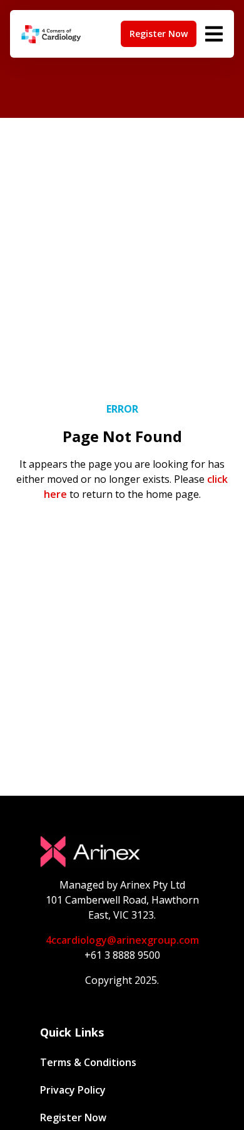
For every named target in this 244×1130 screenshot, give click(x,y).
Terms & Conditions (88, 1062)
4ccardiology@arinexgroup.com (122, 940)
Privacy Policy (73, 1090)
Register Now (73, 1117)
